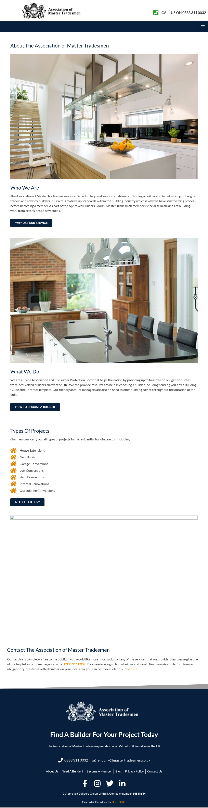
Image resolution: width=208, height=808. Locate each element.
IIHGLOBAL (119, 802)
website (131, 669)
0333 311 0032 (75, 664)
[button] (202, 26)
